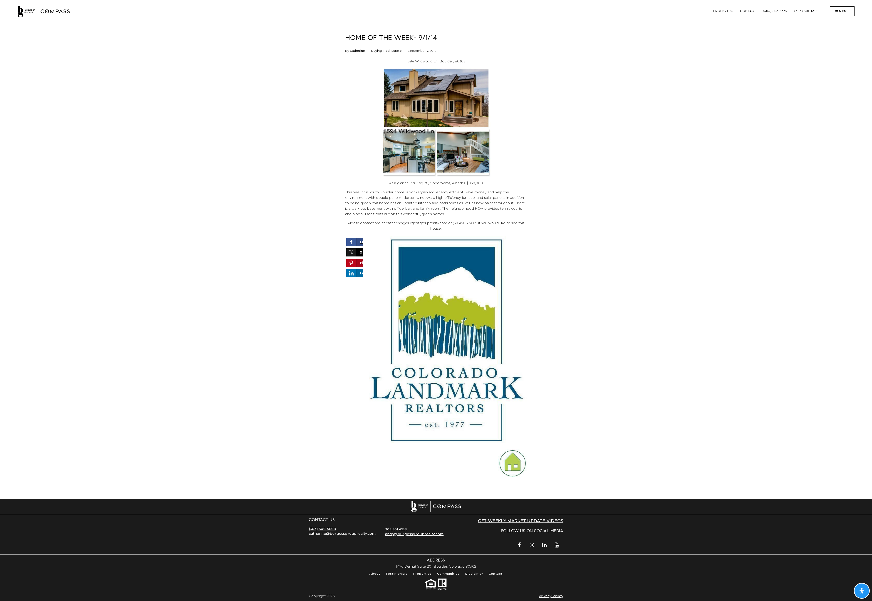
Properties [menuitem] (723, 11)
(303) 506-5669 (322, 529)
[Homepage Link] (43, 11)
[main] (436, 261)
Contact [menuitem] (748, 11)
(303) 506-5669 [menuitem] (775, 11)
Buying (376, 50)
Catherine (357, 50)
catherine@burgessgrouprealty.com (342, 533)
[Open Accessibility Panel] (862, 591)
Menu (843, 11)
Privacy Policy (551, 596)
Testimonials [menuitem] (397, 573)
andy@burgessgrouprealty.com (414, 534)
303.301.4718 (396, 529)
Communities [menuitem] (448, 573)
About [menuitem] (374, 573)
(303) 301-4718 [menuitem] (806, 11)
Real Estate (392, 50)
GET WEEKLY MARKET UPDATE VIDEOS (520, 520)
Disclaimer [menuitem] (474, 573)
